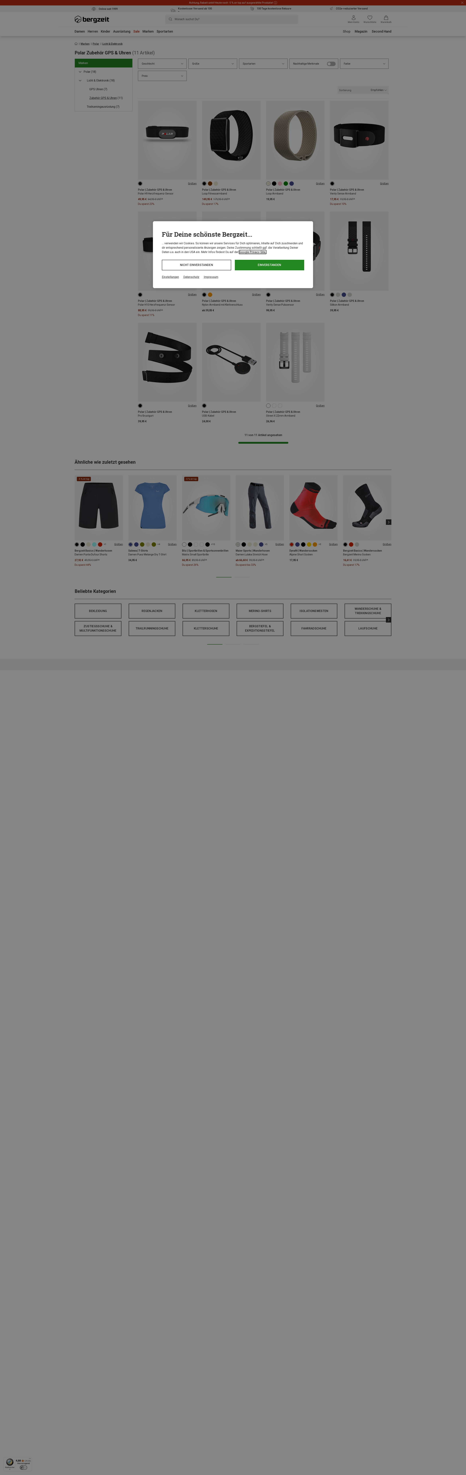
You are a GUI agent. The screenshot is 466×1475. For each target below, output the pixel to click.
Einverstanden (269, 265)
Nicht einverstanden (196, 265)
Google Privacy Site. (252, 252)
